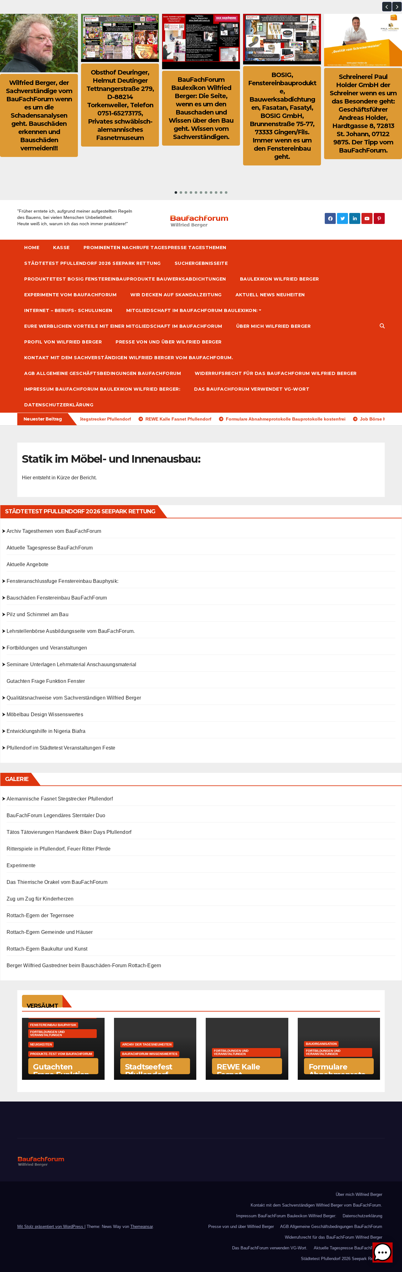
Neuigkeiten (41, 1044)
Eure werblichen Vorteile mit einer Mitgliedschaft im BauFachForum (123, 326)
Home (31, 247)
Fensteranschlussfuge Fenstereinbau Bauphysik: (62, 581)
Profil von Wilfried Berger (63, 342)
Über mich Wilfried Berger (273, 326)
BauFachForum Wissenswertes (149, 1054)
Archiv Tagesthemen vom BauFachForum (54, 531)
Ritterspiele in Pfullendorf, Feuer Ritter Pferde (59, 848)
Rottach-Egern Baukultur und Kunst (47, 948)
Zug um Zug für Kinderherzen (40, 898)
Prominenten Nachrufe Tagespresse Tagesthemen (155, 247)
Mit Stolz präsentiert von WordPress (50, 1226)
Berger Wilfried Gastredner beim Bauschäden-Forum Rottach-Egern (84, 965)
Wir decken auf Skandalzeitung (176, 295)
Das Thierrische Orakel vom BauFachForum (57, 882)
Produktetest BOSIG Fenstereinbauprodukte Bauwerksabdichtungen (125, 279)
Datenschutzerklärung (58, 405)
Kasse (61, 247)
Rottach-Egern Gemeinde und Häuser (50, 932)
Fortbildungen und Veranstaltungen (47, 647)
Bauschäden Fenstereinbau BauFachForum (57, 597)
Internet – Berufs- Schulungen (68, 310)
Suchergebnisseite (201, 263)
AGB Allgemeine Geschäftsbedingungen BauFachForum (102, 373)
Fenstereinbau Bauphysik (53, 1025)
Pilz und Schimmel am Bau (37, 614)
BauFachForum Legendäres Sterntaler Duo (56, 815)
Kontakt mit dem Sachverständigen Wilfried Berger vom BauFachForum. (128, 357)
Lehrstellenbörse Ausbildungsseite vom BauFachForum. (71, 631)
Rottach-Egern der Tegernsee (40, 915)
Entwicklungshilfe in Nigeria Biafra (46, 731)
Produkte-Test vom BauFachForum (61, 1054)
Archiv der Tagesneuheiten (146, 1044)
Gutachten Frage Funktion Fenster (46, 681)
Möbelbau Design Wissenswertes (45, 714)
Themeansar (141, 1226)
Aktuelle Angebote (27, 564)
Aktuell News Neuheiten (270, 295)
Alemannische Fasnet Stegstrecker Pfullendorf (60, 798)
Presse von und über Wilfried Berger (169, 342)
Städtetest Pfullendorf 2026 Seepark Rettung (92, 263)
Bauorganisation (321, 1044)
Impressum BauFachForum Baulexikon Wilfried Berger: (102, 389)
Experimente (21, 865)
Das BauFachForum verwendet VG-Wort (251, 389)
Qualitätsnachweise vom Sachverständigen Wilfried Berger (74, 697)
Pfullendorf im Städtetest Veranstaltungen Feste (61, 747)
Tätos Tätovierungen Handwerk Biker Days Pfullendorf (69, 832)
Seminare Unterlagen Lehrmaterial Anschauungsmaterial (71, 664)
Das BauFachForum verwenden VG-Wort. (269, 1248)
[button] (387, 6)
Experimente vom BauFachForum (70, 295)
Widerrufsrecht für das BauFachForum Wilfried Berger (276, 373)
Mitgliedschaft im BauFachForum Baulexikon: (192, 310)
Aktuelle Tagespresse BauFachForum (50, 547)
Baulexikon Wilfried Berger (279, 279)
